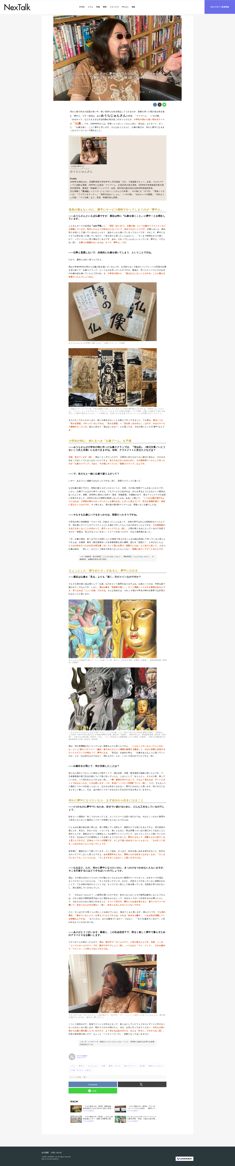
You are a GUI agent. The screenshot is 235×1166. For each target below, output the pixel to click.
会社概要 (45, 1153)
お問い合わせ (56, 1153)
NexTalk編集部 (83, 86)
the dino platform (53, 1159)
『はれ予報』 (97, 226)
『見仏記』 (85, 191)
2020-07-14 (82, 84)
